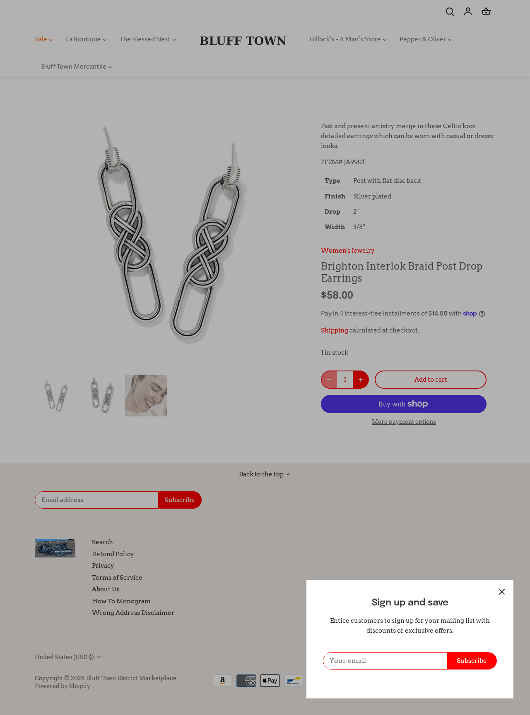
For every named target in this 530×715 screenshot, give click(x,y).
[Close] (502, 592)
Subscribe (472, 661)
